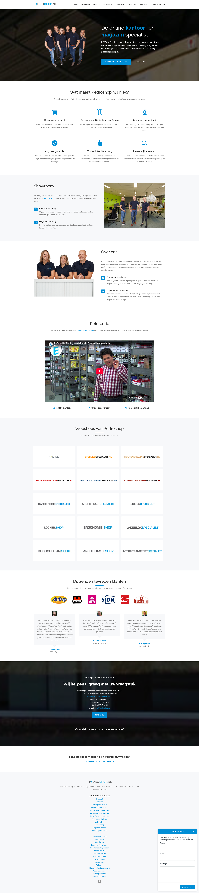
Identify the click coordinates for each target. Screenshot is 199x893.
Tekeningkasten (99, 876)
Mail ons (99, 715)
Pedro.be (99, 802)
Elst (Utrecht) (49, 198)
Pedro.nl (99, 799)
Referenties (120, 4)
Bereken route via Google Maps (99, 696)
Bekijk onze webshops (116, 62)
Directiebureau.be (100, 871)
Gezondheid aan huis (86, 330)
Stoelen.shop (99, 859)
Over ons (132, 4)
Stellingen (99, 842)
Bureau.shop (99, 862)
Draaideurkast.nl (99, 850)
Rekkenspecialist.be (99, 830)
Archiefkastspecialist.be (99, 816)
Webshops (85, 4)
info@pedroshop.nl (102, 708)
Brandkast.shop (99, 856)
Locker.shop (99, 825)
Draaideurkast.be (99, 853)
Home (76, 4)
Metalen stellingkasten (99, 848)
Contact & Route (158, 4)
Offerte (96, 4)
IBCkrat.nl (99, 865)
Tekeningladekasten (99, 874)
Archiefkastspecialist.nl (99, 813)
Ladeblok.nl (99, 822)
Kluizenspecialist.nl (99, 819)
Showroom (107, 4)
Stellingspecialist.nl (99, 804)
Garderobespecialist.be (99, 810)
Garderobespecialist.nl (99, 807)
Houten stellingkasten (99, 845)
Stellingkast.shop (99, 836)
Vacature (143, 4)
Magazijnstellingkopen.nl (99, 868)
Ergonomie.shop (99, 827)
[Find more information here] (177, 860)
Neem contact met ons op (101, 762)
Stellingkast (99, 839)
